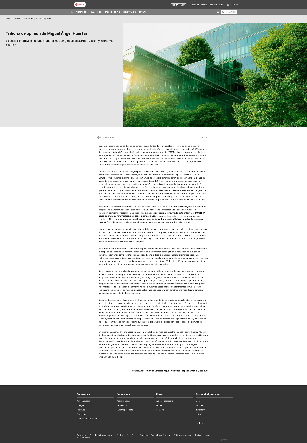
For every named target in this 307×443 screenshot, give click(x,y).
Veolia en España (124, 400)
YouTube (199, 423)
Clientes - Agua (178, 5)
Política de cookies (203, 435)
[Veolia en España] (79, 4)
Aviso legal (81, 435)
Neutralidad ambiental (87, 418)
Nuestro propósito (125, 409)
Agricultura (81, 414)
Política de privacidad (182, 435)
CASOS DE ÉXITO (112, 12)
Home (7, 19)
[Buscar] (218, 12)
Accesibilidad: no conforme (101, 435)
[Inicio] (72, 12)
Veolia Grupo (122, 405)
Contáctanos (231, 12)
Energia (80, 405)
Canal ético (131, 435)
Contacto (160, 409)
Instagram (200, 409)
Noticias (213, 5)
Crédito (120, 435)
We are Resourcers (164, 400)
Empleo (159, 405)
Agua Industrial (83, 400)
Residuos (81, 409)
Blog (221, 5)
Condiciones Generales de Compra (155, 435)
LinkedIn (199, 414)
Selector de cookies (85, 437)
